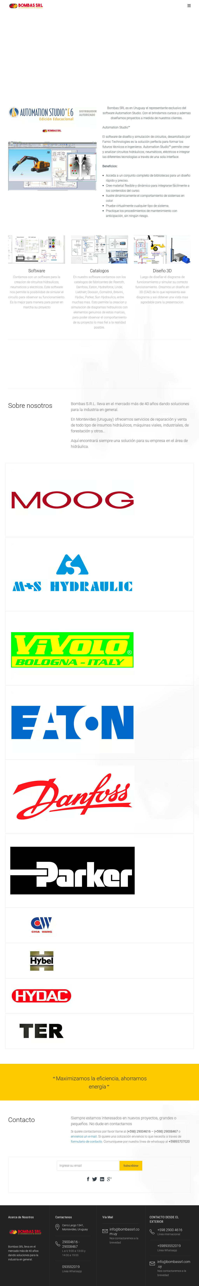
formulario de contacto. (87, 1141)
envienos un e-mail (84, 1136)
